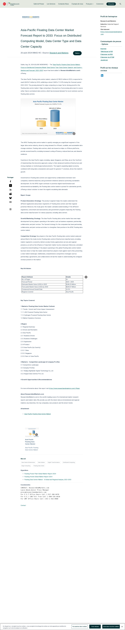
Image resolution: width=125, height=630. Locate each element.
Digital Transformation (54, 462)
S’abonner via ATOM (107, 57)
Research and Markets (59, 53)
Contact (23, 505)
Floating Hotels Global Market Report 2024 (38, 477)
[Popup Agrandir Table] (86, 277)
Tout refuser (95, 626)
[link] (39, 4)
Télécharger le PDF (106, 51)
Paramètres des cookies (79, 626)
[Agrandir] (74, 133)
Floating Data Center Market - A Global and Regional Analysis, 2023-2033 (47, 479)
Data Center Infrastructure (28, 462)
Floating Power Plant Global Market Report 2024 (40, 474)
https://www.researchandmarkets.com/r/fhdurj (64, 388)
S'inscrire (111, 4)
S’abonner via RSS (106, 54)
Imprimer (103, 49)
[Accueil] (11, 4)
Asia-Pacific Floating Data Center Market (37, 414)
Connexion (99, 4)
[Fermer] (122, 627)
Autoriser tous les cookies (111, 626)
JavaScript (104, 60)
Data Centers (41, 462)
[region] (62, 626)
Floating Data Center (39, 465)
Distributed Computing (69, 462)
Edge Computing (26, 465)
